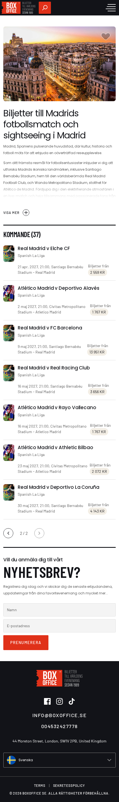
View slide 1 (59, 97)
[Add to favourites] (105, 36)
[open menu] (111, 8)
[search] (45, 8)
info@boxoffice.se (59, 715)
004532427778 (59, 726)
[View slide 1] (59, 63)
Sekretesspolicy (69, 785)
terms (40, 785)
